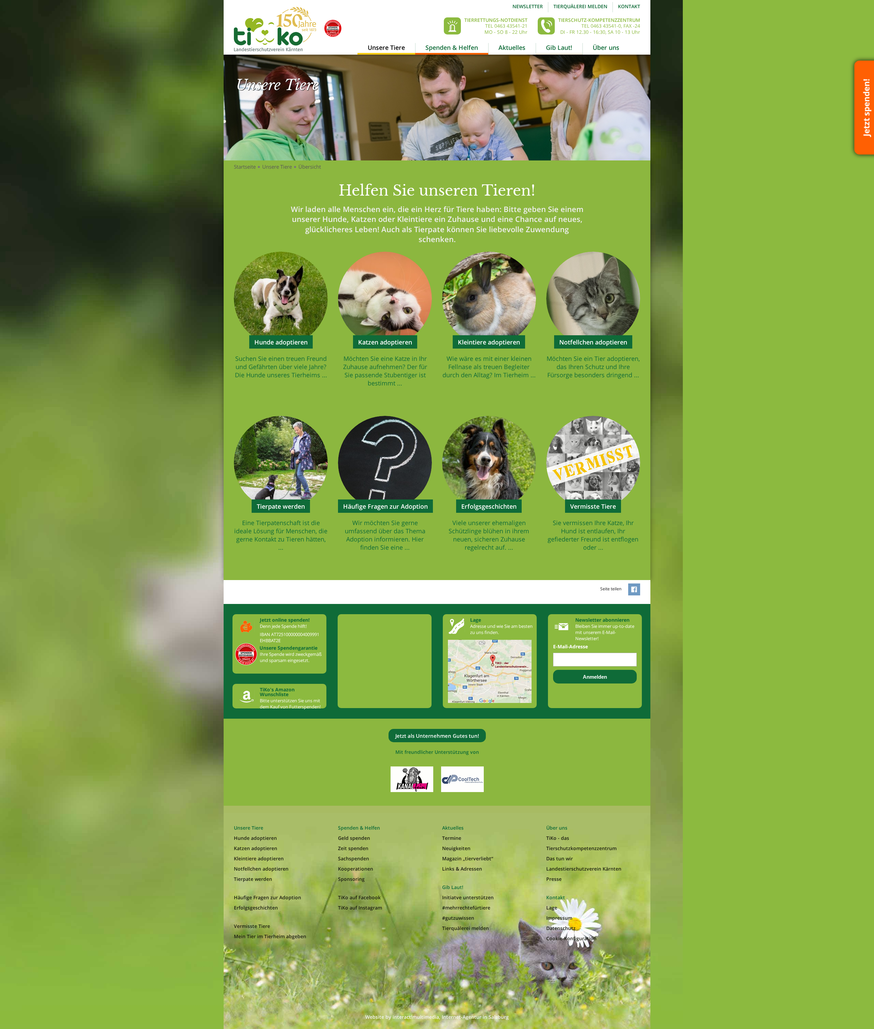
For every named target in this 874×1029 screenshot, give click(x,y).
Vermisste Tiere (252, 926)
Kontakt (629, 6)
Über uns (606, 47)
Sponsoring (351, 879)
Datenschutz (561, 928)
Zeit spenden (353, 848)
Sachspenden (353, 858)
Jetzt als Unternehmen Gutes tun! (437, 735)
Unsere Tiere (386, 47)
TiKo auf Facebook (359, 897)
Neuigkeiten (456, 848)
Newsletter (527, 6)
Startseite (245, 166)
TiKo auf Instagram (360, 907)
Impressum (559, 918)
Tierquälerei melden (580, 6)
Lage (551, 907)
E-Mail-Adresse (570, 647)
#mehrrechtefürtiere (466, 907)
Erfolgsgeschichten (256, 907)
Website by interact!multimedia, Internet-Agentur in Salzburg (437, 1017)
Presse (554, 879)
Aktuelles (511, 47)
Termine (451, 838)
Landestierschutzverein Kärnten (583, 868)
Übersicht (309, 166)
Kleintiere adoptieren (259, 858)
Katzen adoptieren (255, 848)
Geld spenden (354, 838)
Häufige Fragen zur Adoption (267, 897)
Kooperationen (355, 868)
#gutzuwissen (458, 918)
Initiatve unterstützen (468, 897)
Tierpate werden (253, 879)
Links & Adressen (462, 868)
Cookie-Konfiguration (571, 938)
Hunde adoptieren (255, 838)
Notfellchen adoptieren (261, 868)
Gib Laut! (559, 47)
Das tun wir (559, 858)
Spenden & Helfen (451, 47)
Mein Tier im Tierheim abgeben (270, 936)
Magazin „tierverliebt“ (467, 858)
